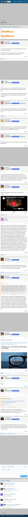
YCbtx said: (3, 283)
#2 (25, 85)
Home (23, 515)
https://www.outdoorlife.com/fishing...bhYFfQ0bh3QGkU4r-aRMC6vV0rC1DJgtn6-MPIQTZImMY (14, 343)
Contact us (3, 515)
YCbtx (5, 218)
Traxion (4, 495)
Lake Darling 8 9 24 (10, 488)
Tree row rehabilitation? (9, 494)
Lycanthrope (7, 417)
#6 (25, 172)
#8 (25, 223)
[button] (2, 467)
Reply (26, 56)
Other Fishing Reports (15, 490)
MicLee (6, 81)
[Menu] (1, 1)
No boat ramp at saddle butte (13, 504)
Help (20, 515)
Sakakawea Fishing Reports (11, 505)
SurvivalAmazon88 (6, 490)
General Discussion (11, 484)
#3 (25, 106)
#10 (25, 281)
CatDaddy (6, 167)
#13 (25, 394)
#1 (26, 46)
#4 (25, 124)
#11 (25, 337)
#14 (25, 422)
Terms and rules (9, 515)
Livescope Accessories (9, 483)
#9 (25, 263)
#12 (25, 381)
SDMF (5, 389)
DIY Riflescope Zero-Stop (9, 499)
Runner (4, 505)
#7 (25, 190)
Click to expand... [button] (14, 294)
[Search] (26, 1)
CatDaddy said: (4, 396)
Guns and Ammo (9, 500)
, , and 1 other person (11, 272)
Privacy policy (15, 515)
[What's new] (24, 1)
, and (8, 433)
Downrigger (7, 119)
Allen (5, 376)
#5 (25, 139)
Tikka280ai (4, 24)
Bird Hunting (9, 495)
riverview (6, 258)
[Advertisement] (14, 12)
